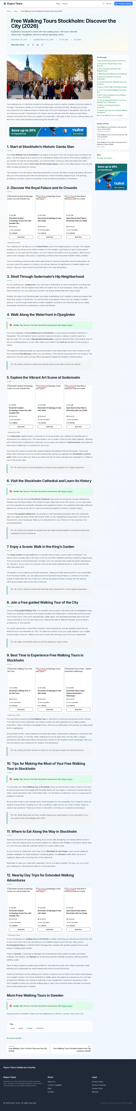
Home (9, 11)
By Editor (77, 39)
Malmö (58, 1014)
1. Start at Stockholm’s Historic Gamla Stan (111, 61)
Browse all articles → (15, 1038)
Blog (58, 4)
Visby (72, 1014)
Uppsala (65, 1014)
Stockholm (40, 1028)
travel (13, 1028)
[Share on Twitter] (28, 45)
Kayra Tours (14, 3)
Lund (81, 1014)
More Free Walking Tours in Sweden (110, 115)
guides (20, 1028)
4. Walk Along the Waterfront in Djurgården (112, 74)
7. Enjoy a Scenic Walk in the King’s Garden (112, 87)
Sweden (30, 1028)
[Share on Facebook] (33, 45)
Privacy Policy (97, 1082)
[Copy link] (42, 45)
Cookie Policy (97, 1088)
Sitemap (95, 1092)
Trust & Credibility (55, 1085)
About (64, 4)
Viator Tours (66, 325)
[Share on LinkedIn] (38, 45)
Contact (51, 1092)
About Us (51, 1082)
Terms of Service (99, 1085)
